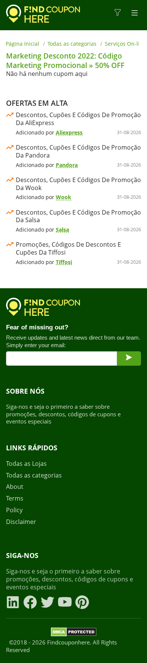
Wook (63, 197)
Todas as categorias (71, 43)
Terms (14, 498)
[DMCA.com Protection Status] (73, 633)
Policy (14, 510)
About (14, 487)
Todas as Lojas (26, 464)
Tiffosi (64, 262)
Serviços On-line (125, 43)
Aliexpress (69, 132)
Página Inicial (22, 43)
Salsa (62, 229)
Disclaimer (21, 522)
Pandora (67, 164)
